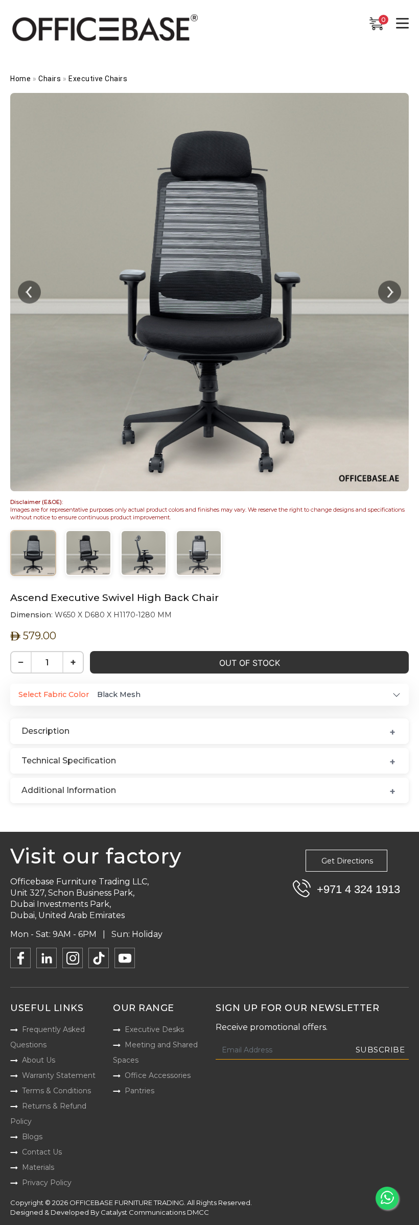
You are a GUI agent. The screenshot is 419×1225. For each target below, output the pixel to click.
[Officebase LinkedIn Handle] (46, 958)
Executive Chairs (97, 79)
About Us (38, 1060)
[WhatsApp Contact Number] (387, 1198)
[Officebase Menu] (402, 23)
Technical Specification (68, 760)
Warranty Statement (59, 1075)
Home (20, 79)
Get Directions (347, 861)
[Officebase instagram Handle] (72, 958)
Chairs (49, 79)
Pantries (139, 1090)
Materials (38, 1167)
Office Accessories (158, 1075)
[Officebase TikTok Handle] (98, 958)
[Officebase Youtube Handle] (124, 958)
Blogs (32, 1136)
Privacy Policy (47, 1182)
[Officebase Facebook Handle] (20, 958)
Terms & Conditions (56, 1090)
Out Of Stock (249, 663)
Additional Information (68, 790)
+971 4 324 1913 (358, 889)
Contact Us (42, 1152)
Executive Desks (154, 1029)
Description (45, 731)
